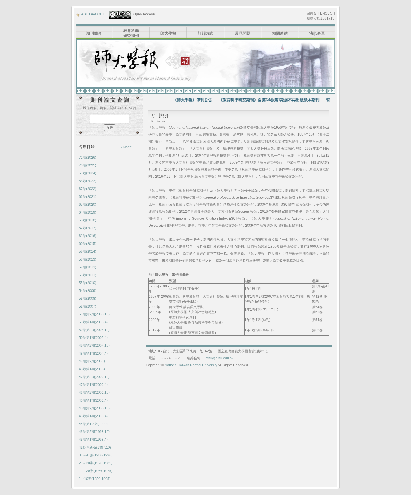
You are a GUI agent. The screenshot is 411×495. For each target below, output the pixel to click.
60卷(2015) (87, 244)
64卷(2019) (87, 212)
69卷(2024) (87, 173)
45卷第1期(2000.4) (93, 416)
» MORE (126, 147)
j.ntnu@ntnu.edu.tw (218, 358)
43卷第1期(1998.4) (93, 440)
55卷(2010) (87, 283)
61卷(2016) (87, 236)
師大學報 (168, 33)
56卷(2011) (87, 275)
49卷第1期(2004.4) (93, 353)
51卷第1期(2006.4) (93, 322)
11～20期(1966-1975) (95, 471)
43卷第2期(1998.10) (94, 432)
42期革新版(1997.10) (95, 447)
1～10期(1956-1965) (94, 479)
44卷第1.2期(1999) (93, 424)
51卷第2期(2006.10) (94, 314)
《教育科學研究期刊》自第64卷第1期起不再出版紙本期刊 (259, 100)
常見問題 (243, 33)
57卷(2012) (87, 267)
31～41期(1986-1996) (95, 455)
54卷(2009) (87, 291)
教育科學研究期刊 (131, 33)
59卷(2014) (87, 252)
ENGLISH (327, 13)
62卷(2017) (87, 228)
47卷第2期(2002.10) (94, 377)
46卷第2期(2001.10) (94, 393)
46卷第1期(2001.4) (93, 400)
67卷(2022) (87, 189)
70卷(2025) (87, 165)
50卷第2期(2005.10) (94, 330)
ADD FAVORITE (93, 14)
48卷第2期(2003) (92, 361)
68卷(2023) (87, 181)
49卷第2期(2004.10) (94, 346)
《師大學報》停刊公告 (182, 100)
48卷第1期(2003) (92, 369)
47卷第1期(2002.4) (93, 385)
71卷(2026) (87, 157)
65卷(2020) (87, 205)
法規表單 (317, 33)
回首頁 (311, 13)
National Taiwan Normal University (191, 365)
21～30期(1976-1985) (95, 463)
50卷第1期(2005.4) (93, 338)
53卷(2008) (87, 299)
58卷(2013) (87, 259)
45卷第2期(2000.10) (94, 408)
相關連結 (280, 33)
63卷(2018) (87, 220)
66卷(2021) (87, 197)
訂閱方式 (205, 33)
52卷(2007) (87, 306)
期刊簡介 (94, 33)
